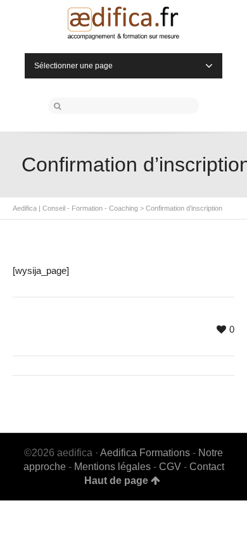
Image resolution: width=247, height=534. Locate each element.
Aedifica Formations (146, 452)
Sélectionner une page (73, 65)
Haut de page (116, 480)
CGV (170, 466)
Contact (206, 466)
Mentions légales (112, 466)
